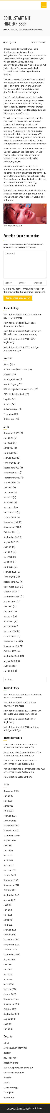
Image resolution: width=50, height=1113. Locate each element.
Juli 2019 (7, 666)
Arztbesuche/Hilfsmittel (15, 369)
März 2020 (8, 626)
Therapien (8, 414)
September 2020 (11, 596)
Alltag (6, 364)
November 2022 (11, 472)
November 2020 (11, 586)
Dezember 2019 (11, 641)
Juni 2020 (8, 611)
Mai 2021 (7, 557)
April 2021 (7, 562)
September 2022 (11, 477)
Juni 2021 (7, 552)
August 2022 (9, 482)
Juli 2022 (7, 487)
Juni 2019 (7, 671)
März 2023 (8, 453)
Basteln (7, 374)
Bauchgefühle (10, 379)
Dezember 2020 (11, 581)
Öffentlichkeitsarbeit (13, 394)
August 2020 (9, 601)
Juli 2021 (7, 547)
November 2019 (11, 646)
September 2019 (11, 656)
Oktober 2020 (10, 591)
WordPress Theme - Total (18, 1108)
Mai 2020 (7, 616)
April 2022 (8, 502)
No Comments (40, 42)
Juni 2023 (8, 438)
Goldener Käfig (25, 777)
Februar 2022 (9, 512)
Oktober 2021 (9, 532)
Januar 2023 (9, 462)
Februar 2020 (10, 631)
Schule (6, 404)
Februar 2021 (9, 571)
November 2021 (11, 527)
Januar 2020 (9, 636)
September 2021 (11, 537)
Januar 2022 (9, 517)
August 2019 (9, 661)
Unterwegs (8, 419)
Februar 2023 (10, 458)
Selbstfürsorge (10, 409)
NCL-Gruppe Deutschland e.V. (18, 389)
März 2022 (8, 507)
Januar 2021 (9, 576)
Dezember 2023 (11, 433)
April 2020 (8, 621)
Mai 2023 (7, 443)
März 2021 (8, 567)
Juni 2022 (8, 492)
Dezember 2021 (10, 522)
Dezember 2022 (11, 467)
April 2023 (8, 448)
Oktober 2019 (9, 651)
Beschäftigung (10, 384)
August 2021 (9, 542)
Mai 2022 (7, 497)
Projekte (7, 399)
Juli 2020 (7, 606)
